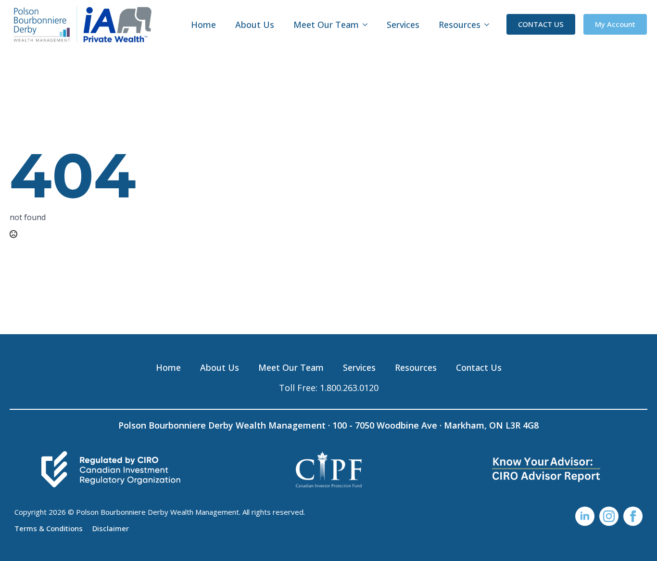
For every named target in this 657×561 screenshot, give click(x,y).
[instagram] (609, 516)
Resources (459, 24)
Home (203, 24)
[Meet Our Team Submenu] (368, 25)
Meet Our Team (326, 24)
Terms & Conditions (48, 527)
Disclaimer (110, 527)
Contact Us (479, 367)
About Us (254, 24)
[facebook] (633, 516)
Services (403, 24)
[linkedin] (584, 516)
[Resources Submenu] (489, 25)
